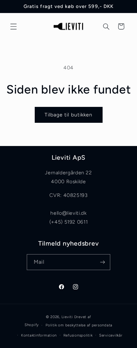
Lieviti (67, 317)
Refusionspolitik (78, 335)
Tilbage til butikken (68, 115)
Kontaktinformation (39, 335)
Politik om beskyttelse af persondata (79, 325)
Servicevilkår (111, 335)
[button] (13, 26)
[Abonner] (102, 262)
